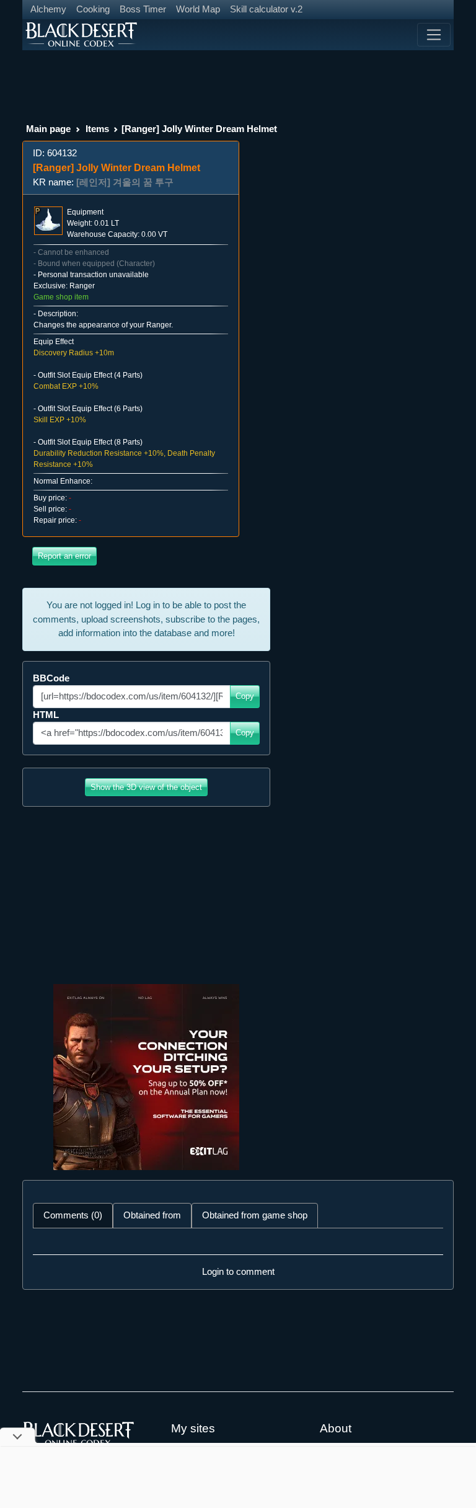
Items (97, 128)
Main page (48, 128)
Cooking (93, 9)
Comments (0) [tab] (72, 1215)
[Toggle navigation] (434, 35)
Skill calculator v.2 (266, 9)
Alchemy (48, 9)
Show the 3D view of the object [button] (146, 787)
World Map (198, 9)
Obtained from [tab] (152, 1215)
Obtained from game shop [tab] (254, 1215)
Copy (245, 696)
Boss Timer (143, 9)
